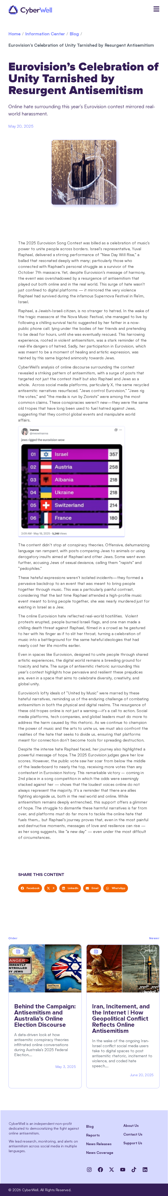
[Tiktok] (134, 1170)
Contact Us (132, 1134)
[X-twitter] (111, 1170)
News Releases (99, 1144)
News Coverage (99, 1152)
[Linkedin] (145, 1170)
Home (14, 33)
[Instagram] (89, 1170)
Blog (74, 33)
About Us (131, 1125)
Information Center (45, 33)
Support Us (132, 1143)
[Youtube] (123, 1170)
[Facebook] (100, 1170)
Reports (93, 1135)
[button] (30, 888)
